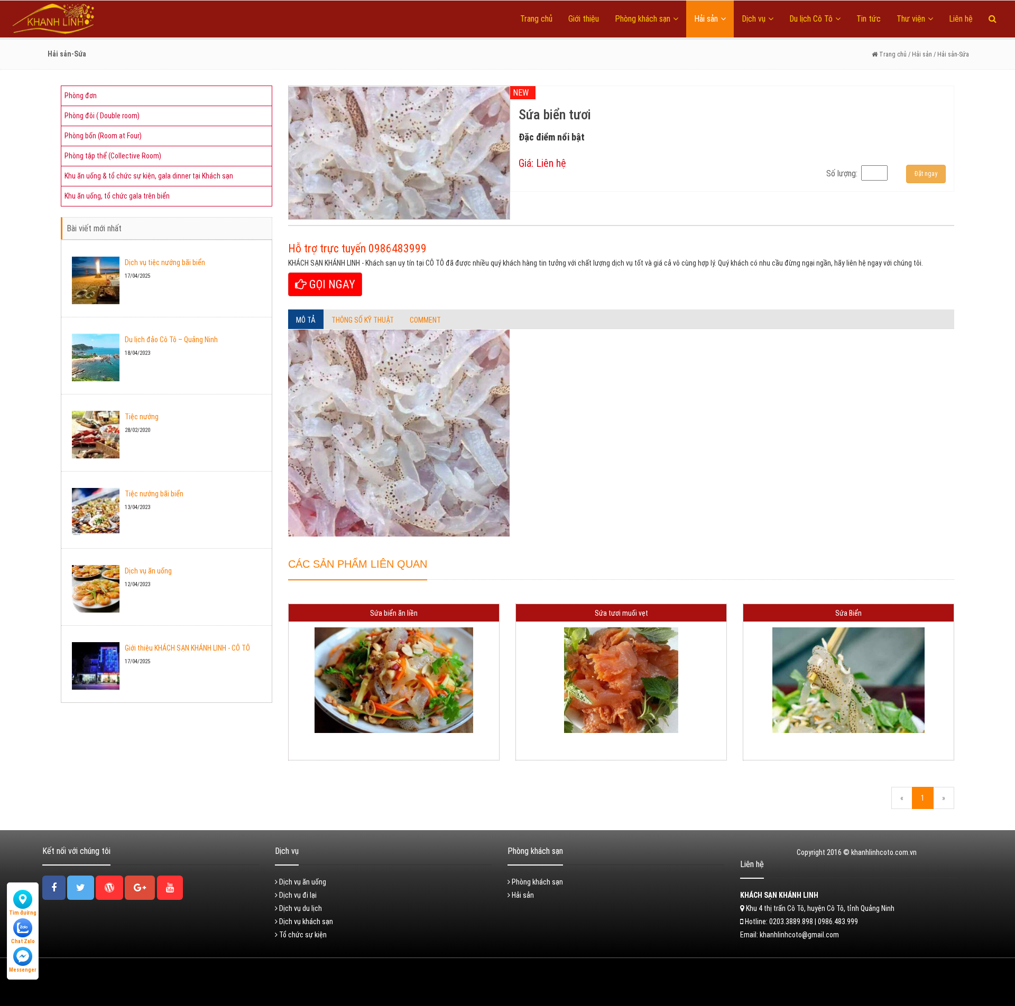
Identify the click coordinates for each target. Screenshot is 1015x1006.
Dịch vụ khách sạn (305, 921)
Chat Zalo (23, 941)
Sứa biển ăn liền (394, 613)
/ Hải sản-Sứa (951, 54)
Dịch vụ (753, 19)
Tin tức (868, 19)
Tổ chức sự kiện (302, 934)
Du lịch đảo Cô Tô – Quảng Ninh (171, 339)
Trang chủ (536, 19)
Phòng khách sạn (642, 19)
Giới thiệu (583, 19)
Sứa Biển (848, 613)
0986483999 (397, 248)
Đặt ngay (926, 173)
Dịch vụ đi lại (297, 895)
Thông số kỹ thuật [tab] (362, 320)
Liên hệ (961, 19)
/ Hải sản (919, 54)
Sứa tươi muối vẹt (621, 613)
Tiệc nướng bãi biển (154, 494)
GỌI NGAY (331, 284)
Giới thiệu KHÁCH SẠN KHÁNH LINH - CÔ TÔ (187, 648)
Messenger (22, 970)
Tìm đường (22, 913)
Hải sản (706, 19)
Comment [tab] (425, 320)
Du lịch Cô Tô (811, 19)
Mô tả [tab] (306, 320)
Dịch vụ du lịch (300, 908)
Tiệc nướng (142, 416)
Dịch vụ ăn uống (148, 571)
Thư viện (911, 19)
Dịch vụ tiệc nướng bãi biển (165, 262)
